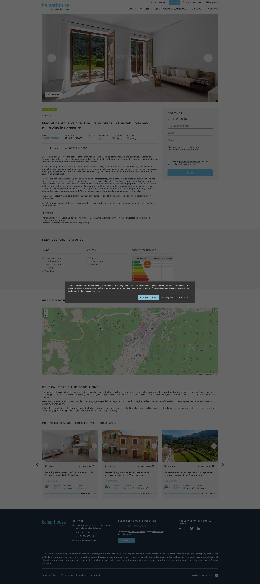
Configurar (167, 297)
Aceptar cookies (148, 297)
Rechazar (183, 297)
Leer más (95, 291)
